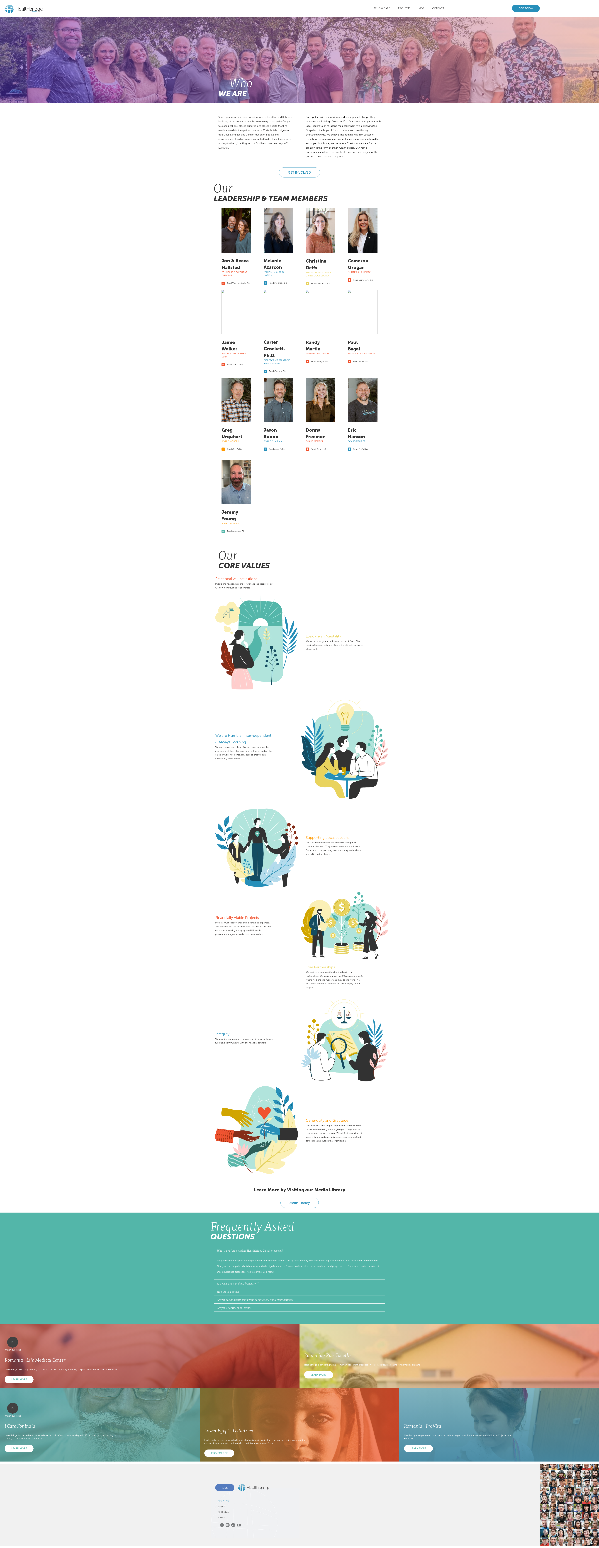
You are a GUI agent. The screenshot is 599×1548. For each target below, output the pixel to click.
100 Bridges (223, 1512)
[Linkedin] (233, 1525)
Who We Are (382, 8)
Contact (438, 8)
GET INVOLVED (299, 172)
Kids (421, 8)
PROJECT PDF (219, 1453)
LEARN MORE (19, 1379)
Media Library (299, 1203)
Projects (221, 1506)
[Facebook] (222, 1525)
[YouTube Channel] (239, 1525)
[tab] (299, 1250)
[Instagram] (227, 1525)
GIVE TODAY (526, 8)
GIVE (225, 1487)
